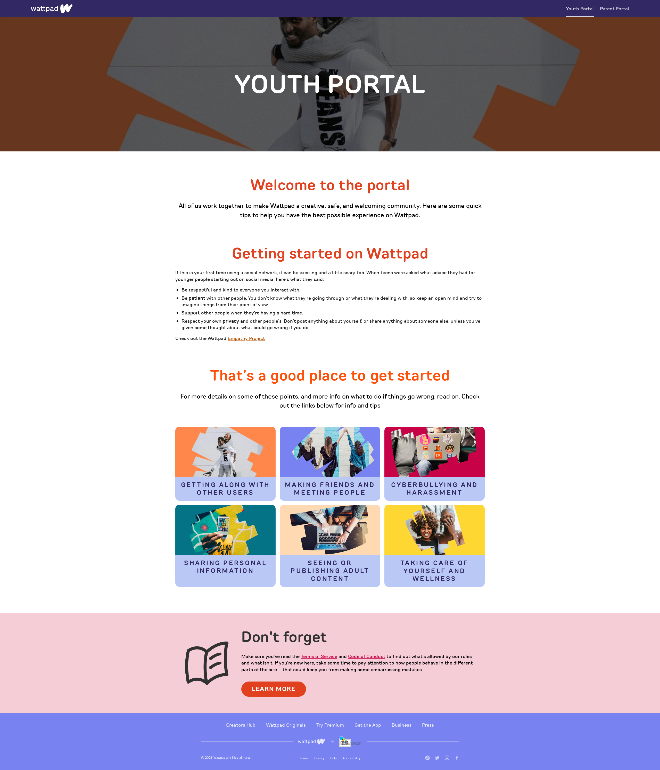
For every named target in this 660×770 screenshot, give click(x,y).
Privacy (319, 758)
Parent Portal (614, 8)
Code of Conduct (366, 656)
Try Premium (330, 725)
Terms (304, 758)
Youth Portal (580, 8)
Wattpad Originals (286, 725)
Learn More (273, 689)
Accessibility (351, 758)
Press (428, 725)
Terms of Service (319, 656)
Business (402, 725)
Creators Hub (241, 725)
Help (333, 758)
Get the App (368, 725)
